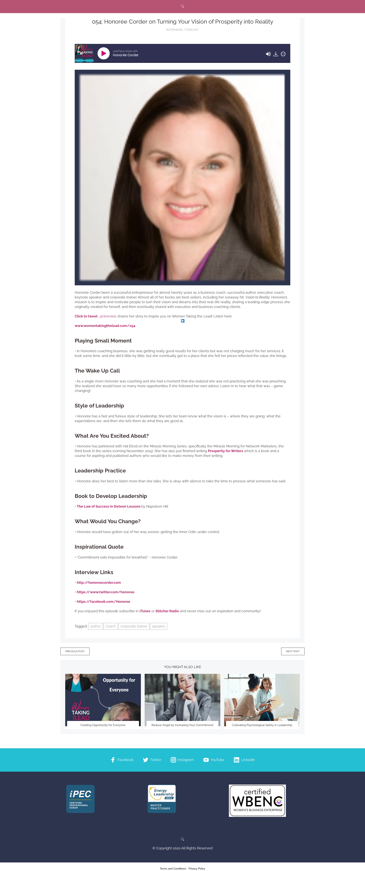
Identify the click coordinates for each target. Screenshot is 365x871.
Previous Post (75, 651)
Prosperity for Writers (225, 451)
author (95, 626)
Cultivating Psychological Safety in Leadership (262, 725)
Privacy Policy (197, 868)
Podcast (192, 29)
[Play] (104, 53)
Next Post (293, 651)
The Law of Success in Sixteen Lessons (108, 506)
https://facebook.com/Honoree (103, 602)
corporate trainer (134, 626)
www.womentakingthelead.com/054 (105, 326)
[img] (283, 54)
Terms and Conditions (173, 868)
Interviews (174, 29)
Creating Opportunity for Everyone (102, 725)
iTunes (145, 611)
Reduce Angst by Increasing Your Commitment (182, 725)
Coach (111, 626)
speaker (158, 626)
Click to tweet (86, 316)
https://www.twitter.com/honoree (105, 592)
